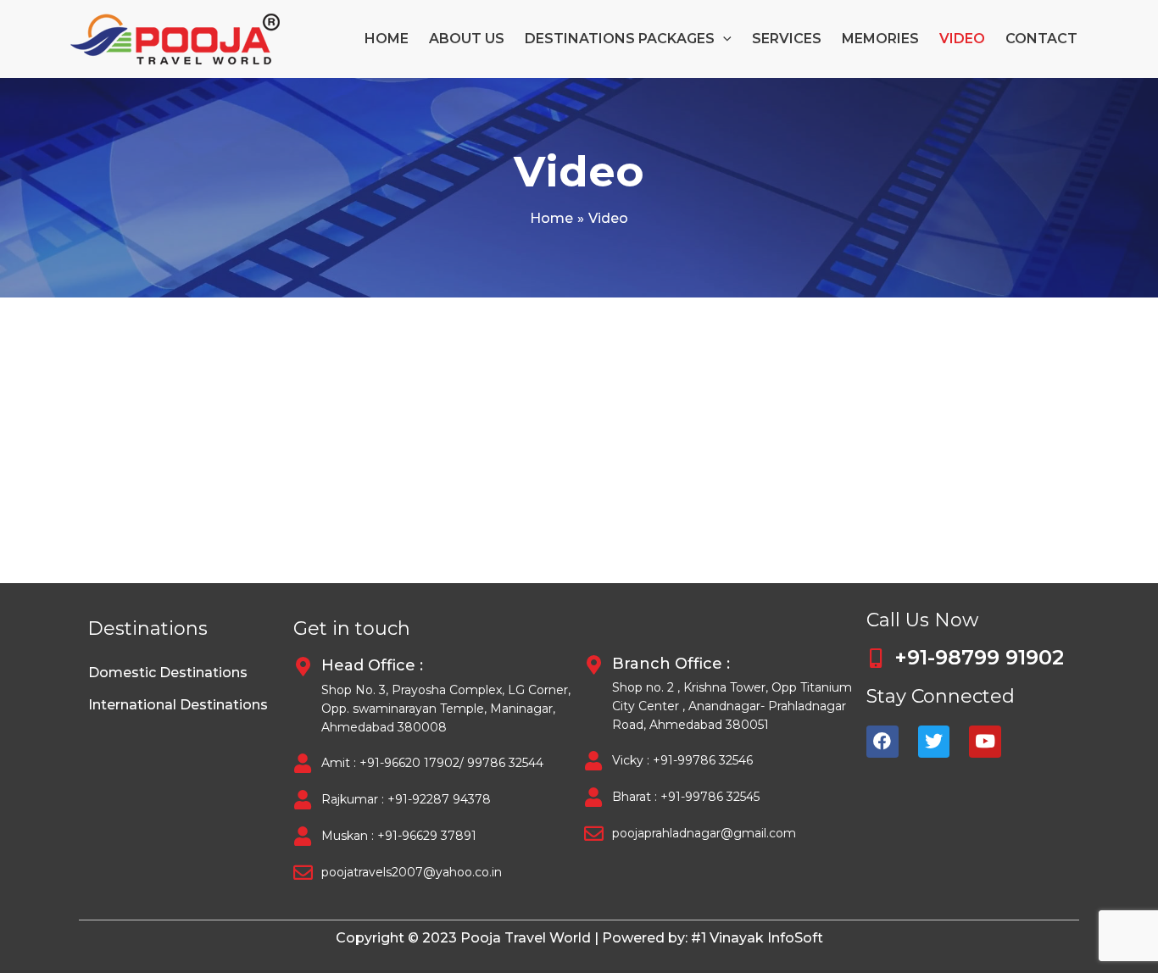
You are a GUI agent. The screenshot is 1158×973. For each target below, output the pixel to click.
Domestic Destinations (168, 672)
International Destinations (178, 705)
